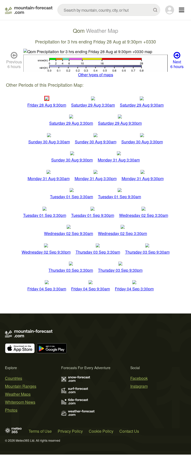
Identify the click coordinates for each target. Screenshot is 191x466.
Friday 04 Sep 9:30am (90, 289)
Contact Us (129, 431)
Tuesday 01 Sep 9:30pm (92, 215)
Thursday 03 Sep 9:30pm (120, 270)
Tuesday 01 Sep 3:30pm (44, 215)
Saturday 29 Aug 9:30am (142, 105)
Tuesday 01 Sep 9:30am (119, 196)
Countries (13, 378)
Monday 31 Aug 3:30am (119, 160)
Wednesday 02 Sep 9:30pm (46, 252)
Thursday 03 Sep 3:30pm (70, 270)
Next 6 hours (177, 64)
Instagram (139, 386)
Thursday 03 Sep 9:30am (147, 252)
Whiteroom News (20, 402)
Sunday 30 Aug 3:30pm (142, 142)
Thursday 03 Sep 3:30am (98, 252)
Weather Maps (18, 394)
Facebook (139, 378)
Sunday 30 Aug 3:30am (49, 142)
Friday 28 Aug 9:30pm (46, 105)
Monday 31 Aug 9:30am (49, 178)
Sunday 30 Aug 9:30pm (72, 160)
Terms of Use (40, 431)
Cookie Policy (101, 431)
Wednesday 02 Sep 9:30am (68, 233)
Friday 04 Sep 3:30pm (134, 289)
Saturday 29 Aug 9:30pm (120, 123)
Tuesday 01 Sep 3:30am (71, 196)
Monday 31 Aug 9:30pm (143, 178)
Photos (11, 410)
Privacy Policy (70, 431)
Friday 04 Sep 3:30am (46, 289)
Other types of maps (95, 75)
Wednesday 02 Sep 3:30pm (122, 233)
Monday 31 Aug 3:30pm (96, 178)
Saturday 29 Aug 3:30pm (71, 123)
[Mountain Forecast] (28, 10)
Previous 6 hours (14, 64)
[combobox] (108, 10)
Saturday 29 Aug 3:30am (93, 105)
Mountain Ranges (20, 386)
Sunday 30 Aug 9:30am (95, 142)
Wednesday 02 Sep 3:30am (143, 215)
